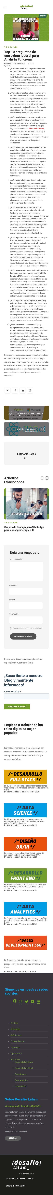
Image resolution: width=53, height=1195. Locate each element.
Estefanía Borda (10, 63)
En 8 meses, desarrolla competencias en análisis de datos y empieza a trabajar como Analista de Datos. (25, 921)
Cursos (19, 410)
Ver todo (14, 1023)
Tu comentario (16, 559)
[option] (26, 510)
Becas (31, 1179)
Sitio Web (13, 614)
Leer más (13, 1138)
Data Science (21, 1074)
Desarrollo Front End (24, 1068)
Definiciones (16, 1035)
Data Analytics (21, 1080)
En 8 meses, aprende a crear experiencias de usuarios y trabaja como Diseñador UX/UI (24, 855)
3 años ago (21, 63)
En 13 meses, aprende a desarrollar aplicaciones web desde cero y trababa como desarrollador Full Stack (26, 789)
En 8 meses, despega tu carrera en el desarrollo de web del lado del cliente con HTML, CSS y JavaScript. (25, 886)
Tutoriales (15, 1047)
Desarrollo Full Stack (24, 1062)
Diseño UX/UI (20, 1086)
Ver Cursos (15, 1060)
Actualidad (31, 426)
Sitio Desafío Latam (15, 1179)
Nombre (13, 586)
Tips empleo (11, 47)
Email (12, 600)
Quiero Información (15, 1186)
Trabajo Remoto (18, 1041)
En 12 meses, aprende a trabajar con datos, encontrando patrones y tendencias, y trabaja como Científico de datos (24, 822)
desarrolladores (36, 128)
